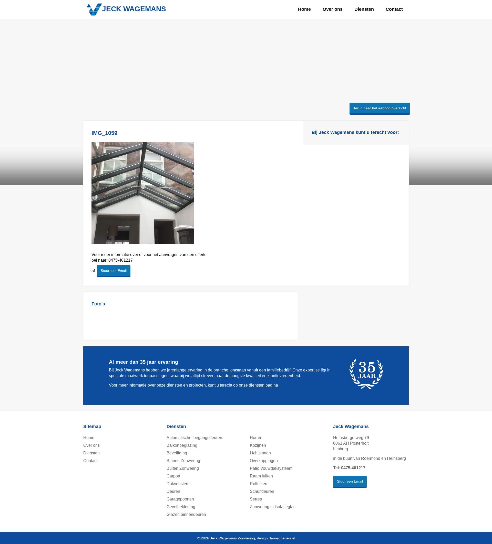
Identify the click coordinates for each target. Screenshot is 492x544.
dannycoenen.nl (282, 538)
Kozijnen (258, 445)
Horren (256, 437)
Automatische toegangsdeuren (194, 437)
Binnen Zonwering (183, 460)
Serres (256, 499)
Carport (173, 476)
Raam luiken (261, 476)
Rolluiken (258, 484)
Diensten (364, 9)
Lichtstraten (260, 453)
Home (304, 9)
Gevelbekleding (181, 507)
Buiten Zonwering (183, 468)
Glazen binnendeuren (186, 514)
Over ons (333, 9)
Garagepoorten (180, 499)
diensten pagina (263, 385)
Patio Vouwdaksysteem (271, 468)
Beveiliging (177, 453)
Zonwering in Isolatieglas (272, 507)
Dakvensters (178, 484)
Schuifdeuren (262, 491)
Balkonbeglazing (182, 445)
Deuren (173, 491)
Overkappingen (264, 460)
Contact (394, 9)
